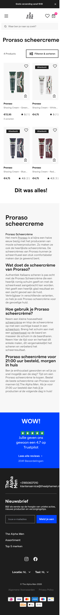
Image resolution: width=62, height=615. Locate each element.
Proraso (22, 237)
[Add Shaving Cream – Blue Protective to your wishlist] (26, 130)
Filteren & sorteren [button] (45, 53)
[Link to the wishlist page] (47, 16)
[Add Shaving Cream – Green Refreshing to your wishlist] (26, 66)
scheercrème (14, 322)
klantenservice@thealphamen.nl (40, 486)
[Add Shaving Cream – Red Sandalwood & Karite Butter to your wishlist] (55, 130)
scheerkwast (19, 332)
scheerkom (12, 329)
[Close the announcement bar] (56, 4)
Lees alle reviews (29, 455)
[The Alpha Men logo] (30, 15)
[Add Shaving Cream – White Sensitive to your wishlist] (55, 66)
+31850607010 (29, 482)
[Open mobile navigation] (6, 16)
